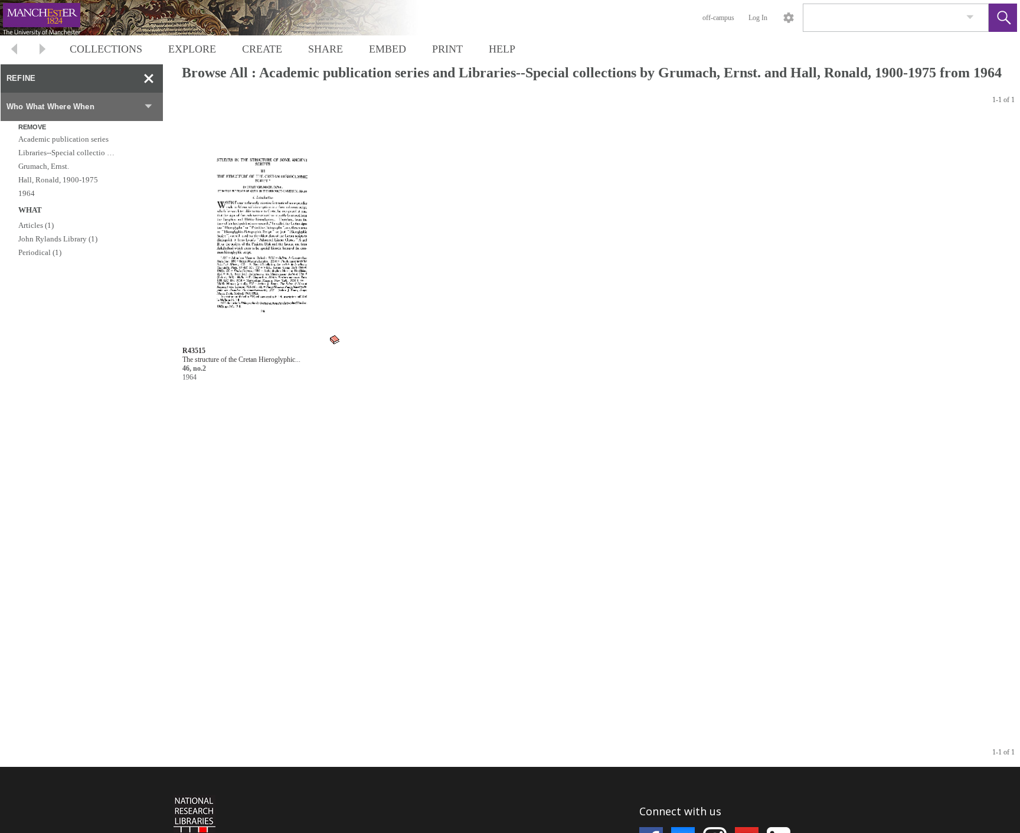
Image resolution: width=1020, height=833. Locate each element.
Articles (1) (36, 225)
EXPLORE (192, 49)
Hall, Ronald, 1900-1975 (58, 179)
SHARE (325, 49)
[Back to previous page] (14, 50)
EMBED (387, 49)
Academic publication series (63, 139)
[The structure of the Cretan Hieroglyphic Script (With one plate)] (261, 232)
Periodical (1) (39, 252)
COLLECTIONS (106, 49)
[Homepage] (222, 17)
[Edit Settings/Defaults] (788, 18)
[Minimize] (149, 78)
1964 (26, 193)
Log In (757, 18)
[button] (1003, 18)
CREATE (262, 49)
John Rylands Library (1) (57, 238)
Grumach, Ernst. (43, 166)
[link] (970, 17)
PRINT (447, 49)
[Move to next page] (42, 50)
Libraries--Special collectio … (66, 152)
